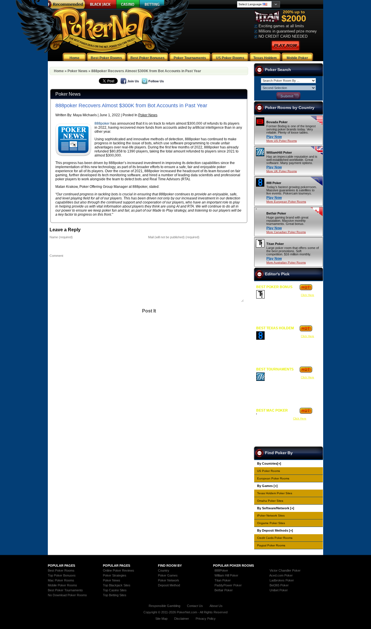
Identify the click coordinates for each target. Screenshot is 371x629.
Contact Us (195, 606)
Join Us (133, 81)
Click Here (307, 295)
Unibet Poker (279, 590)
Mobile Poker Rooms (62, 585)
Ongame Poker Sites (271, 523)
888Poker (221, 570)
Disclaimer (181, 618)
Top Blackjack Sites (116, 585)
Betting (152, 4)
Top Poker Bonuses (62, 575)
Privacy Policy (206, 618)
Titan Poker (275, 244)
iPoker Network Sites (271, 515)
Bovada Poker (277, 122)
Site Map (161, 618)
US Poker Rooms (268, 470)
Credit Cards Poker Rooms (274, 537)
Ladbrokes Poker (282, 580)
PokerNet (102, 26)
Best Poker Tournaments (65, 590)
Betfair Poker (276, 213)
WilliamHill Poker (279, 152)
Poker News (78, 71)
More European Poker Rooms (286, 201)
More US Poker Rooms (281, 140)
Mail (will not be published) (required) (173, 237)
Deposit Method (169, 585)
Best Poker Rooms (61, 570)
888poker (102, 123)
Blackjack (99, 4)
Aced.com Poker (281, 575)
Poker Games (168, 575)
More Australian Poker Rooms (286, 262)
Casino (128, 4)
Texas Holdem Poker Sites (274, 493)
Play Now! (285, 45)
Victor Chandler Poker (285, 570)
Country (163, 570)
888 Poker (273, 183)
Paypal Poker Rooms (271, 545)
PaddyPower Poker (228, 585)
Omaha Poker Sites (270, 500)
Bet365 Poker (279, 585)
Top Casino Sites (115, 590)
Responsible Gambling (164, 606)
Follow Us (156, 81)
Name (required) (61, 237)
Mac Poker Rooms (61, 580)
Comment (56, 255)
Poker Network (168, 580)
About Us (216, 606)
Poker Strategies (114, 575)
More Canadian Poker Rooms (286, 232)
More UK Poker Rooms (281, 171)
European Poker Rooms (273, 478)
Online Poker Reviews (118, 570)
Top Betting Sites (114, 595)
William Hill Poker (226, 575)
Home (59, 71)
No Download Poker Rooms (67, 595)
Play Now (274, 137)
